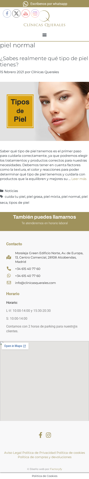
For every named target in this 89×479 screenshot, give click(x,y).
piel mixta (52, 197)
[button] (44, 34)
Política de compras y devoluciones (44, 457)
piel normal (70, 197)
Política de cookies (71, 453)
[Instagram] (48, 435)
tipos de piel (19, 203)
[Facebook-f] (40, 435)
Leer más (79, 179)
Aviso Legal (13, 453)
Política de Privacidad (39, 453)
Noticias (11, 191)
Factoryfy (56, 469)
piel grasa (34, 197)
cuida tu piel (15, 197)
